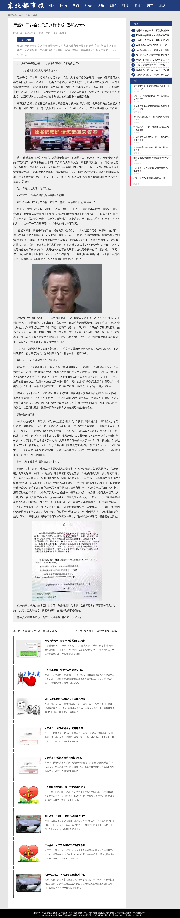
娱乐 (100, 5)
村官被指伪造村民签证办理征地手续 (149, 178)
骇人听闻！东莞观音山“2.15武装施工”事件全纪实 (108, 631)
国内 (63, 5)
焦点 (76, 5)
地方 (162, 5)
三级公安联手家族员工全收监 (150, 65)
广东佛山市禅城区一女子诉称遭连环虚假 (65, 787)
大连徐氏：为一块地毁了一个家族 (152, 70)
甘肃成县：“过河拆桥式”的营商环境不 (64, 728)
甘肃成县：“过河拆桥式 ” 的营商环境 (63, 757)
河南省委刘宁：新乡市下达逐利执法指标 (65, 640)
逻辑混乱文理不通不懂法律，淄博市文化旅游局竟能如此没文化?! (54, 631)
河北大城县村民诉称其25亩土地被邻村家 (65, 699)
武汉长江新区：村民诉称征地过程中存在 (65, 874)
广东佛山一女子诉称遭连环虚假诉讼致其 (65, 845)
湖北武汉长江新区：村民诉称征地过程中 (65, 816)
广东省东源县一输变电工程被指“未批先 (64, 670)
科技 (125, 5)
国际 (51, 5)
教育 (137, 5)
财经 (113, 5)
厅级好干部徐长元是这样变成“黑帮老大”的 (157, 60)
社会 (88, 5)
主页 (21, 15)
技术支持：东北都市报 (132, 915)
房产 (150, 5)
